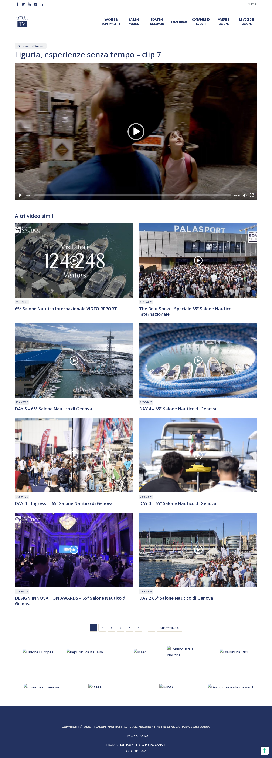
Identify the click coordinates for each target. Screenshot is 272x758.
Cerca (252, 4)
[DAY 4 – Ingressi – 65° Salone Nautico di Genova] (74, 455)
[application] (136, 131)
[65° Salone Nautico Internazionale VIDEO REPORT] (74, 260)
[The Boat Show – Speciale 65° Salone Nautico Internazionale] (198, 260)
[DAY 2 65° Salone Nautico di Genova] (198, 550)
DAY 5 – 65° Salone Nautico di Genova (53, 409)
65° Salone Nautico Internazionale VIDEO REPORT (66, 308)
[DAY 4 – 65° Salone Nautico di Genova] (198, 360)
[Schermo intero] (251, 195)
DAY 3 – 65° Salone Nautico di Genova (177, 503)
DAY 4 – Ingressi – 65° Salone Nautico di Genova (64, 503)
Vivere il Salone (224, 21)
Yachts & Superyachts (111, 21)
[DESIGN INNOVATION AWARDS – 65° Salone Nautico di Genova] (74, 550)
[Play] (20, 195)
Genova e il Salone (30, 46)
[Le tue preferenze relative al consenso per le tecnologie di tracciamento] (265, 751)
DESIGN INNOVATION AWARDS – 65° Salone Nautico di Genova (71, 600)
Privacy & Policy (136, 736)
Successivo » (169, 628)
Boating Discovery (157, 21)
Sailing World (134, 21)
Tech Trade (179, 22)
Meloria (141, 750)
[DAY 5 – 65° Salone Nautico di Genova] (74, 360)
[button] (136, 131)
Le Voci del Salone (246, 21)
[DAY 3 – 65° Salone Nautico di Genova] (198, 455)
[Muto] (245, 195)
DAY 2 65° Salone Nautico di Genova (176, 598)
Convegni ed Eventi (201, 21)
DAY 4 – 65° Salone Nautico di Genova (177, 409)
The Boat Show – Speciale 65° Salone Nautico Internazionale (185, 311)
